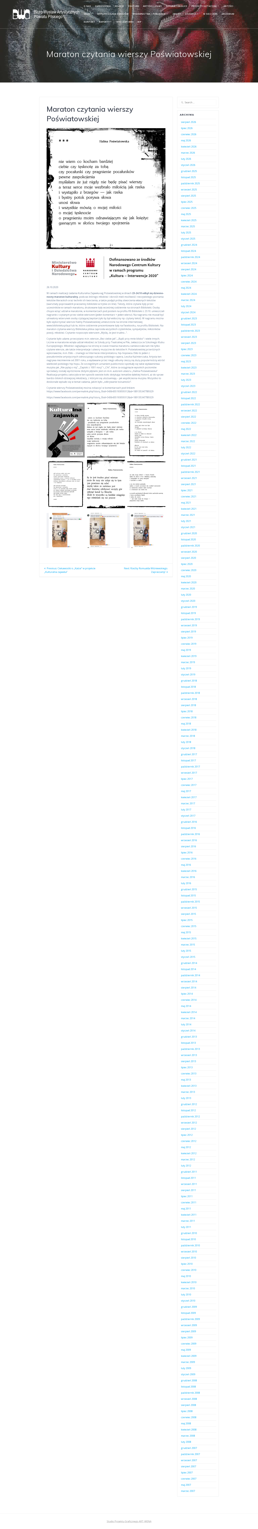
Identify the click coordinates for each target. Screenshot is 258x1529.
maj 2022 (186, 429)
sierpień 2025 (188, 195)
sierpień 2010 (188, 1257)
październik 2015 (190, 901)
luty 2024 (186, 306)
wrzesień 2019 (189, 625)
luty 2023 (186, 380)
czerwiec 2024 (188, 281)
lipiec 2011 (187, 1196)
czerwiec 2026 (188, 134)
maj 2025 (186, 214)
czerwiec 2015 (188, 926)
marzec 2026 (188, 152)
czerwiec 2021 (188, 496)
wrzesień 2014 (189, 981)
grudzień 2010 (189, 1233)
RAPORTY (104, 21)
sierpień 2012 (188, 1128)
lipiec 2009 (187, 1337)
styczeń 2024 (188, 312)
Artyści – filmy (152, 6)
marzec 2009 (188, 1362)
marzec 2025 (188, 226)
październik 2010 (190, 1245)
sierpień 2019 (188, 631)
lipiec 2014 (187, 993)
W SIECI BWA (210, 13)
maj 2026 (186, 140)
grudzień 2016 (189, 821)
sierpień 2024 (188, 269)
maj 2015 (186, 932)
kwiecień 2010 (188, 1282)
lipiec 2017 (187, 779)
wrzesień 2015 (189, 907)
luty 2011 (186, 1227)
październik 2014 (190, 975)
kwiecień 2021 (188, 508)
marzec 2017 (188, 803)
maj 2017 (186, 791)
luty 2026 (186, 159)
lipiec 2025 (187, 201)
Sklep (87, 13)
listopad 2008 (188, 1386)
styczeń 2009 (188, 1374)
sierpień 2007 (188, 1466)
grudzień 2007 (189, 1448)
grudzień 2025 (189, 171)
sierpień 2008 (188, 1405)
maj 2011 (186, 1208)
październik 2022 (190, 404)
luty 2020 (186, 594)
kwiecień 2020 (188, 582)
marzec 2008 (188, 1435)
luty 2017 (186, 809)
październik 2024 (190, 257)
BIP (139, 21)
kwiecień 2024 (188, 294)
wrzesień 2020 (189, 551)
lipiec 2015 (187, 920)
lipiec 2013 (187, 1067)
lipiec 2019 (187, 637)
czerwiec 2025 (188, 208)
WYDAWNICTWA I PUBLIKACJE (149, 13)
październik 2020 (190, 545)
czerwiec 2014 (188, 1000)
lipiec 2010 (187, 1263)
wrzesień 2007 (189, 1460)
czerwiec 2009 (188, 1343)
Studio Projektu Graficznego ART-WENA (129, 1521)
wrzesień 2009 (189, 1325)
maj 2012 (186, 1147)
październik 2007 (190, 1454)
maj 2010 (186, 1276)
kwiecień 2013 (188, 1085)
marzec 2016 (188, 877)
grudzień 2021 (189, 459)
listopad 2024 (188, 251)
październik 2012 (190, 1116)
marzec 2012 (188, 1159)
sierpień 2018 (188, 705)
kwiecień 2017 (188, 797)
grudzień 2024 (189, 244)
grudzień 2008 (189, 1380)
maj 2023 (186, 361)
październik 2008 (190, 1392)
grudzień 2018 (189, 680)
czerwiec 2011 (188, 1202)
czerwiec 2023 (188, 355)
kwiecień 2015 (188, 938)
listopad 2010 (188, 1239)
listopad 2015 (188, 895)
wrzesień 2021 (189, 478)
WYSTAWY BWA (125, 21)
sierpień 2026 (188, 122)
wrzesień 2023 (189, 337)
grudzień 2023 (189, 318)
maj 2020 (186, 576)
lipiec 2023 (187, 349)
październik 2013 (190, 1049)
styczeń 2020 (188, 600)
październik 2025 (190, 183)
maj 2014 (186, 1006)
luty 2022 (186, 447)
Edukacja (190, 13)
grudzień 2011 (189, 1171)
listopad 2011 (188, 1178)
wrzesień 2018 (189, 699)
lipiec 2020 (187, 564)
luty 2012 (186, 1165)
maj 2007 (186, 1484)
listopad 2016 (188, 828)
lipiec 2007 (187, 1472)
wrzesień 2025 (189, 189)
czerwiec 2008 (188, 1417)
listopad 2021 (188, 465)
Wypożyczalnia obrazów (113, 13)
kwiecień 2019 (188, 656)
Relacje (119, 6)
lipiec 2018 (187, 711)
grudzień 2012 (189, 1104)
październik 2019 (190, 619)
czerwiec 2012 (188, 1141)
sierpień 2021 (188, 484)
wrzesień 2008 (189, 1399)
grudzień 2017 (189, 754)
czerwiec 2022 (188, 422)
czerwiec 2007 (188, 1478)
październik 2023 (190, 330)
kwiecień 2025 (188, 220)
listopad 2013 (188, 1042)
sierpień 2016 (188, 846)
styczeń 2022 (188, 453)
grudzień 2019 (189, 607)
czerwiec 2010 (188, 1270)
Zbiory (177, 13)
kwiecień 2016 (188, 871)
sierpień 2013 (188, 1061)
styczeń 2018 (188, 748)
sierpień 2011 (188, 1190)
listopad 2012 (188, 1110)
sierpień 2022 (188, 416)
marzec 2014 (188, 1018)
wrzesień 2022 (189, 410)
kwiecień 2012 (188, 1153)
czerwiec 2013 (188, 1073)
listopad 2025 (188, 177)
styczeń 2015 (188, 957)
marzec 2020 (188, 588)
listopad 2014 (188, 969)
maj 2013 (186, 1079)
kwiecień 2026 (188, 146)
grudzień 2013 (189, 1036)
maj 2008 (186, 1423)
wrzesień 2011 (189, 1184)
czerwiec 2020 (188, 570)
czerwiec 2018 (188, 717)
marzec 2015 (188, 944)
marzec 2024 (188, 300)
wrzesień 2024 (189, 263)
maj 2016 (186, 864)
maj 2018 (186, 723)
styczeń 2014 (188, 1030)
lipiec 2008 (187, 1411)
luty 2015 (186, 950)
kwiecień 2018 (188, 729)
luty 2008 (186, 1442)
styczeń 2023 (188, 386)
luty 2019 (186, 668)
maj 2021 (186, 502)
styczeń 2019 (188, 674)
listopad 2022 (188, 398)
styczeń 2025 (188, 238)
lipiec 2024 (187, 275)
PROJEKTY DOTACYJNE (204, 6)
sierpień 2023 (188, 343)
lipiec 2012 (187, 1135)
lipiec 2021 (187, 490)
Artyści (228, 6)
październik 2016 (190, 834)
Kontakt (89, 21)
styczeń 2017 (188, 815)
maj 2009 (186, 1349)
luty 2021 (186, 521)
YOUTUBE (133, 6)
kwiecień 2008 (188, 1429)
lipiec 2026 (187, 128)
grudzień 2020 (189, 533)
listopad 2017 (188, 760)
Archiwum (228, 13)
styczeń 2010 (188, 1300)
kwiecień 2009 (188, 1356)
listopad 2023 (188, 324)
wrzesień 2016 (189, 840)
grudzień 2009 (189, 1306)
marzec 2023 (188, 373)
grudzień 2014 (189, 963)
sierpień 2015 (188, 914)
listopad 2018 (188, 686)
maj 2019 (186, 650)
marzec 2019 (188, 662)
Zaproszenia (103, 6)
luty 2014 (186, 1024)
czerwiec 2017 (188, 785)
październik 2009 (190, 1319)
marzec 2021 (188, 515)
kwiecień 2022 (188, 435)
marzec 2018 (188, 736)
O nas (87, 6)
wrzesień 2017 (189, 772)
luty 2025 (186, 232)
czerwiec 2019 (188, 643)
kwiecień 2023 (188, 367)
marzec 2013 (188, 1092)
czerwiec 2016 (188, 858)
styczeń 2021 (188, 527)
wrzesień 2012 (189, 1122)
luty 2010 (186, 1294)
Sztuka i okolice (176, 6)
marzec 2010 (188, 1288)
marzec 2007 (188, 1491)
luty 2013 (186, 1098)
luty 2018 (186, 742)
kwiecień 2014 (188, 1012)
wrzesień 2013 (189, 1055)
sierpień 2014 (188, 987)
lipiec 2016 (187, 852)
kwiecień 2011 (188, 1214)
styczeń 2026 (188, 165)
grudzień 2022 (189, 392)
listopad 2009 (188, 1313)
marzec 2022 (188, 441)
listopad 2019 (188, 613)
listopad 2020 (188, 539)
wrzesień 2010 (189, 1251)
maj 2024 (186, 287)
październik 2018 (190, 693)
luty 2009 (186, 1368)
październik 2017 (190, 766)
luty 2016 (186, 883)
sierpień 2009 (188, 1331)
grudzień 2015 (189, 889)
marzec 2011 (188, 1221)
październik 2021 (190, 472)
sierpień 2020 (188, 558)
